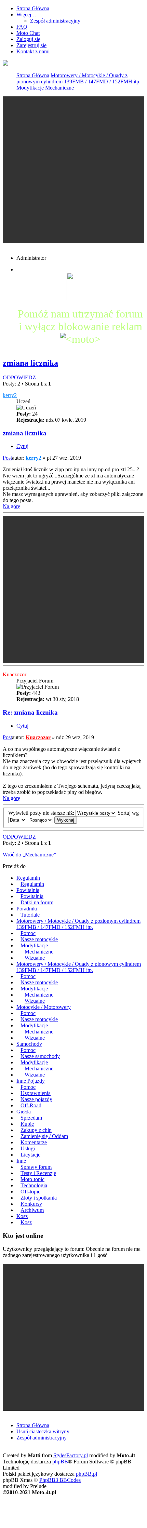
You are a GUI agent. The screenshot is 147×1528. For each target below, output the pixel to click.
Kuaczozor (14, 674)
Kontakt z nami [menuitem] (33, 51)
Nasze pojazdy (36, 1099)
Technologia (34, 1185)
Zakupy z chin (36, 1130)
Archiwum (32, 1210)
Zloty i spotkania (39, 1198)
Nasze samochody (40, 1056)
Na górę (11, 506)
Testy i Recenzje (38, 1173)
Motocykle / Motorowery (43, 1007)
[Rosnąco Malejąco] (40, 820)
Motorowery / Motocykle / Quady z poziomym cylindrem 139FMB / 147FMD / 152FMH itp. (78, 924)
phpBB (60, 1461)
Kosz (22, 1216)
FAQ (21, 27)
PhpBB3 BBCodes (60, 1480)
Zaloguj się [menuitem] (28, 39)
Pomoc (28, 933)
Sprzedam (31, 1118)
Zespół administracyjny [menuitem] (41, 1438)
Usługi (28, 1148)
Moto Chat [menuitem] (28, 33)
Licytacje (30, 1155)
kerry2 (10, 395)
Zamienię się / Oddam (44, 1136)
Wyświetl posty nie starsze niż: (42, 813)
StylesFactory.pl (70, 1455)
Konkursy (31, 1204)
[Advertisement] (73, 169)
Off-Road (31, 1105)
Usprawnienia (36, 1093)
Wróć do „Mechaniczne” (29, 854)
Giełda (23, 1111)
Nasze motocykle (39, 939)
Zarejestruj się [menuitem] (31, 45)
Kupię (27, 1124)
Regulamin (28, 878)
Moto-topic (32, 1179)
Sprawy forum (36, 1167)
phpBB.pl (86, 1474)
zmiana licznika (30, 363)
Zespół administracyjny (55, 21)
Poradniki (26, 908)
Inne (21, 1161)
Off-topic (30, 1191)
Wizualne (35, 958)
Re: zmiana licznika (30, 712)
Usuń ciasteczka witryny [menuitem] (42, 1431)
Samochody (29, 1044)
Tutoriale (30, 915)
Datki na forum (37, 902)
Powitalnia (27, 890)
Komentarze (34, 1142)
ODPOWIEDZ (19, 377)
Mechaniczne (59, 88)
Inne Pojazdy (30, 1081)
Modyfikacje (30, 88)
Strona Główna (32, 75)
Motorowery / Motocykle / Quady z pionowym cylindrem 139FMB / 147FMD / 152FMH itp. (78, 78)
